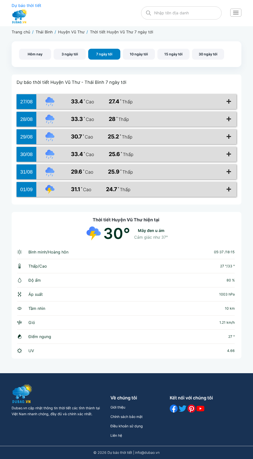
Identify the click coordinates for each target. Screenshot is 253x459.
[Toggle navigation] (235, 13)
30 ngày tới (208, 54)
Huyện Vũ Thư (71, 31)
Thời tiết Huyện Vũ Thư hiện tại (126, 219)
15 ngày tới (173, 54)
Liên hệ (116, 435)
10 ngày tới (139, 54)
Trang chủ (21, 31)
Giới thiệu (117, 407)
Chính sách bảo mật (126, 416)
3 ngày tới (70, 54)
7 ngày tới (104, 54)
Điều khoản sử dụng (126, 426)
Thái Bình (44, 31)
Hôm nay (35, 54)
